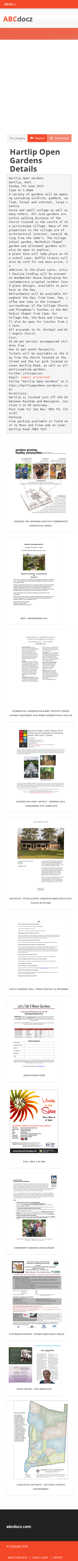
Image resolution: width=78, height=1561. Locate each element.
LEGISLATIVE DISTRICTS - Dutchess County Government (41, 1486)
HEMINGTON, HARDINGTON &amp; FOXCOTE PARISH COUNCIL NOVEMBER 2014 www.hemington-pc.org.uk (40, 713)
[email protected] (35, 377)
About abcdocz (17, 1557)
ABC (18, 18)
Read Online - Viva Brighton (34, 1388)
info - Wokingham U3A (34, 618)
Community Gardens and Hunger (34, 1247)
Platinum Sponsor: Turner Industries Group (36, 1334)
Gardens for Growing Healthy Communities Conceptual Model (41, 523)
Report (39, 138)
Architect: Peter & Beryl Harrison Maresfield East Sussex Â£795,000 (41, 900)
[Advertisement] (39, 87)
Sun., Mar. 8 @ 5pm (34, 1161)
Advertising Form (34, 1075)
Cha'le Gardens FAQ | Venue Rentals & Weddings (38, 989)
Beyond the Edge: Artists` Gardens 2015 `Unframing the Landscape (40, 803)
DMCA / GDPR (40, 1557)
